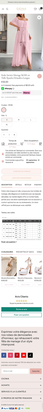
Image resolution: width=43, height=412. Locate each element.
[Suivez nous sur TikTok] (30, 355)
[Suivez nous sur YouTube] (23, 355)
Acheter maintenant (21, 178)
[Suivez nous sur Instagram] (10, 355)
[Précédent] (3, 68)
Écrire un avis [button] (21, 309)
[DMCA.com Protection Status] (27, 408)
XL (7, 125)
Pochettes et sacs (25, 252)
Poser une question (8, 242)
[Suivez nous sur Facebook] (3, 355)
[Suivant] (40, 68)
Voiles (40, 252)
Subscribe (35, 371)
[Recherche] (7, 9)
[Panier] (40, 9)
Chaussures (7, 252)
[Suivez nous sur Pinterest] (17, 355)
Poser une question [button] (21, 315)
